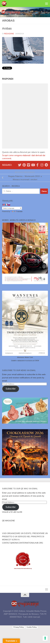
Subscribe (11, 389)
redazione (9, 34)
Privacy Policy (18, 627)
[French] (6, 204)
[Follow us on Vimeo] (28, 165)
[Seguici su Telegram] (46, 165)
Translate (19, 211)
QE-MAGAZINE (8, 521)
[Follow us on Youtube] (33, 165)
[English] (3, 204)
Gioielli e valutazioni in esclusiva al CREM (25, 360)
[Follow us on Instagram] (41, 165)
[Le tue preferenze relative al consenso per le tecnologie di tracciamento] (45, 638)
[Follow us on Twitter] (19, 165)
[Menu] (46, 3)
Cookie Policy (32, 627)
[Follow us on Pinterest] (24, 165)
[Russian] (9, 204)
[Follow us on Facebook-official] (37, 165)
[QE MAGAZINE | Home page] (5, 3)
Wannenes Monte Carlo (25, 357)
